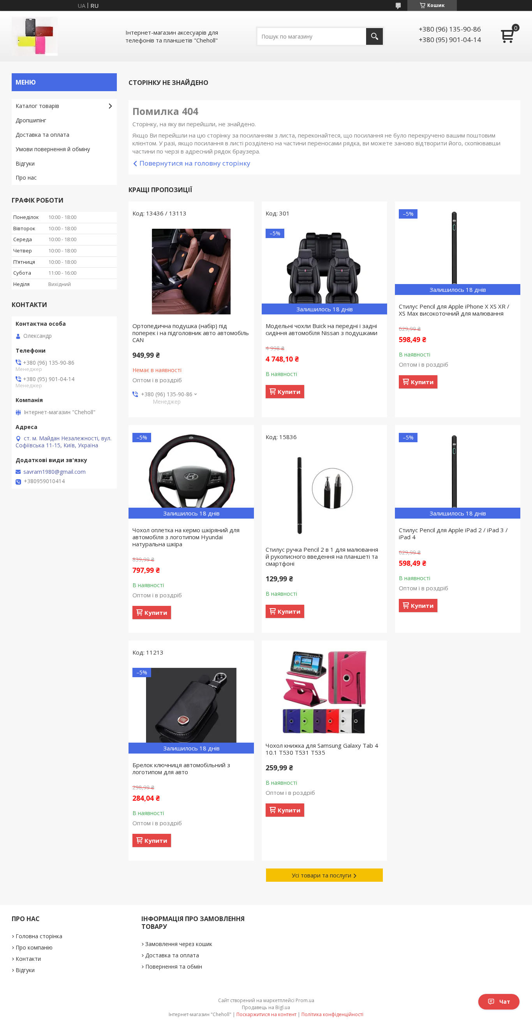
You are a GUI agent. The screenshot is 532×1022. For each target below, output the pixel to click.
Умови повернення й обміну (53, 149)
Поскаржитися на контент (266, 1014)
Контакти (28, 958)
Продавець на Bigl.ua (266, 1007)
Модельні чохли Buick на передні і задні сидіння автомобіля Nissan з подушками (321, 329)
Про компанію (34, 947)
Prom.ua (305, 1000)
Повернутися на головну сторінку (194, 163)
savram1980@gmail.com (54, 471)
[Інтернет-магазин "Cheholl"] (35, 36)
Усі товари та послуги (321, 875)
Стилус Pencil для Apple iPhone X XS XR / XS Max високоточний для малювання (454, 310)
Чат (504, 1001)
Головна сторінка (39, 936)
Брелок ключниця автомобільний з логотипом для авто (181, 768)
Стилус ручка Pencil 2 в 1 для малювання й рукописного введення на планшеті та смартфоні (322, 556)
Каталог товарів (37, 105)
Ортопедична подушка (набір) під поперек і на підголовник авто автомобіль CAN (190, 332)
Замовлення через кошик (178, 944)
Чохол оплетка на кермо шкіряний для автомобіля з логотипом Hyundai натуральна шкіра (186, 536)
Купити (289, 391)
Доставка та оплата (42, 134)
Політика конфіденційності (332, 1014)
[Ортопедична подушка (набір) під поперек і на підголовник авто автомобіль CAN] (191, 271)
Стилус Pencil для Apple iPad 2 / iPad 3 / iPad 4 (453, 533)
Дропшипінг (31, 120)
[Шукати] (374, 36)
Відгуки (25, 163)
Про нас (26, 177)
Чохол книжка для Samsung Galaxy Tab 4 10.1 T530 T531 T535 (322, 749)
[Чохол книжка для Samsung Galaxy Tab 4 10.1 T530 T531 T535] (324, 691)
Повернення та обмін (173, 966)
